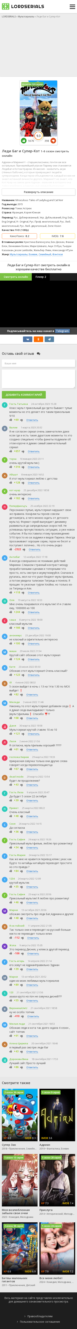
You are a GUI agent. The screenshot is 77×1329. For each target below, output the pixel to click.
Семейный (45, 254)
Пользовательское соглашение (40, 1321)
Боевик (33, 254)
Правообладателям (40, 1316)
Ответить (32, 420)
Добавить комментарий (24, 394)
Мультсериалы (19, 254)
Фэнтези (57, 254)
